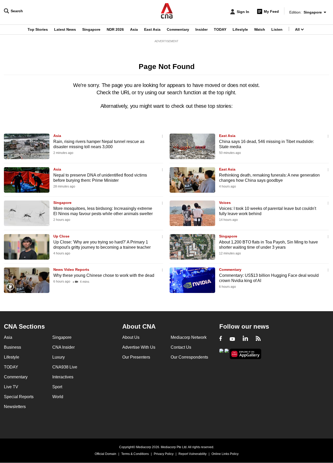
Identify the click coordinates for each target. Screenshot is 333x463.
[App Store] (227, 353)
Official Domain (105, 454)
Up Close (61, 236)
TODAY (220, 29)
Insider (201, 29)
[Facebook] (220, 339)
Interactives (62, 377)
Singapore (91, 29)
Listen (277, 29)
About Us (130, 337)
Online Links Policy (225, 454)
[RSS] (258, 339)
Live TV (11, 387)
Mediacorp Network (189, 337)
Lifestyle (240, 29)
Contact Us (181, 347)
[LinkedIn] (245, 339)
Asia (134, 29)
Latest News (65, 29)
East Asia (152, 29)
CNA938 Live (64, 367)
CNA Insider (63, 347)
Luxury (58, 357)
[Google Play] (221, 353)
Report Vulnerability (192, 454)
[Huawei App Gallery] (245, 354)
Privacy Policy (164, 454)
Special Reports (19, 397)
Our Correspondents (189, 357)
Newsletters (15, 406)
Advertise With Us (138, 347)
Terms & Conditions (135, 454)
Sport (57, 387)
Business (12, 347)
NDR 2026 (115, 29)
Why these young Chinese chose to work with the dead (103, 275)
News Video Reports (71, 269)
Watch (259, 29)
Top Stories (38, 29)
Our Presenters (136, 357)
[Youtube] (232, 339)
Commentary (178, 29)
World (57, 397)
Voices (225, 203)
